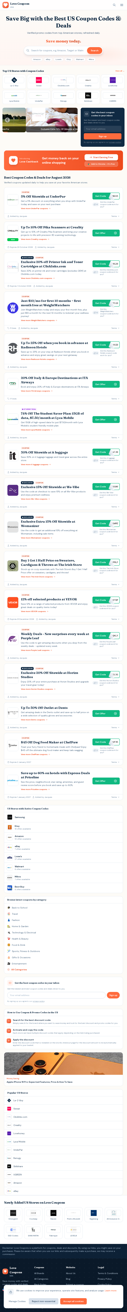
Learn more (110, 1290)
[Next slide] (72, 120)
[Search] (114, 5)
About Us (70, 1273)
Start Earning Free (103, 157)
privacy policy (115, 142)
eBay (48, 59)
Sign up (103, 136)
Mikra (91, 59)
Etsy (69, 59)
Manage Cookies (17, 1301)
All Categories (41, 1278)
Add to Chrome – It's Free (103, 164)
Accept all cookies (73, 1301)
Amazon (37, 59)
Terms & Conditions (108, 1273)
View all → (120, 71)
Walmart (80, 59)
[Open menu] (122, 5)
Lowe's (58, 59)
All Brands (39, 1273)
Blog (68, 1278)
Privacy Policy (105, 1278)
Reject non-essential (43, 1301)
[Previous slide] (7, 120)
